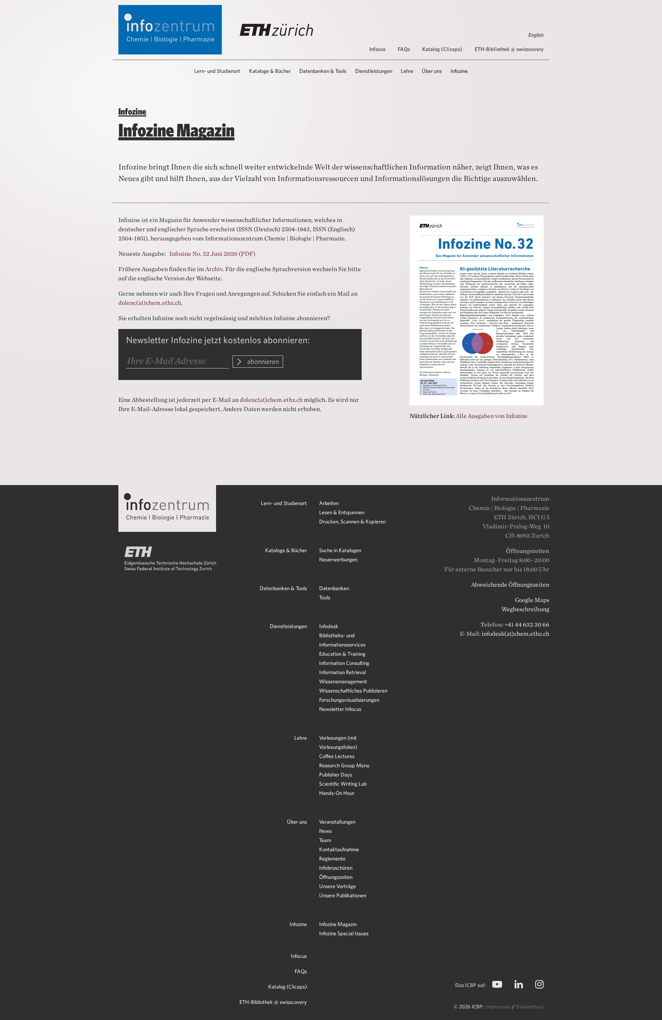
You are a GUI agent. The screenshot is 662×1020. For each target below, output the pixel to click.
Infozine (298, 924)
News (325, 831)
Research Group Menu (344, 765)
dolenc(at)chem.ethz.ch (149, 302)
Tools (324, 597)
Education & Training (342, 654)
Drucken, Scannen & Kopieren (352, 521)
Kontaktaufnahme (339, 849)
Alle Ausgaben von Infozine (492, 416)
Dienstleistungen (288, 626)
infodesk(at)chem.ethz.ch (515, 633)
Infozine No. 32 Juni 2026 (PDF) (212, 253)
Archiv (214, 269)
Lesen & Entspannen (341, 512)
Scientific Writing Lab (343, 784)
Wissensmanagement (343, 681)
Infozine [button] (459, 71)
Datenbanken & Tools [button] (322, 71)
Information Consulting (344, 663)
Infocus (377, 49)
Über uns (297, 822)
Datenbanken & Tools (283, 588)
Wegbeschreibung (525, 609)
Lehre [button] (407, 71)
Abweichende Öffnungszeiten (510, 584)
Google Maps (532, 600)
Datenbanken (334, 588)
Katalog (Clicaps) (442, 49)
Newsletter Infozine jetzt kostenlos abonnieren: (218, 339)
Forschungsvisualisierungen (349, 700)
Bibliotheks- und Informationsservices (342, 640)
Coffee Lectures (336, 756)
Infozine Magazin (338, 924)
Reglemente (332, 858)
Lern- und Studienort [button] (217, 71)
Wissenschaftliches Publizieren (353, 691)
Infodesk (328, 626)
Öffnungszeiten (335, 877)
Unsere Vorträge (337, 886)
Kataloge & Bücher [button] (270, 71)
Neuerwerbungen (338, 559)
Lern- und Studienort (284, 503)
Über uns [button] (432, 71)
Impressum (499, 1007)
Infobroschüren (335, 868)
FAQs (404, 49)
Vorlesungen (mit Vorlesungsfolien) (338, 742)
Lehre (300, 738)
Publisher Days (335, 775)
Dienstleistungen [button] (373, 71)
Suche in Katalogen (340, 550)
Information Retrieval (342, 672)
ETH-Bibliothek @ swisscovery (509, 49)
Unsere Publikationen (342, 895)
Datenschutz (530, 1007)
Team (325, 840)
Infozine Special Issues (344, 933)
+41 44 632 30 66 (527, 624)
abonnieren (262, 361)
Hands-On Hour (336, 793)
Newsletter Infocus (340, 709)
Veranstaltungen (337, 822)
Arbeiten (329, 503)
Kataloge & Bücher (286, 550)
